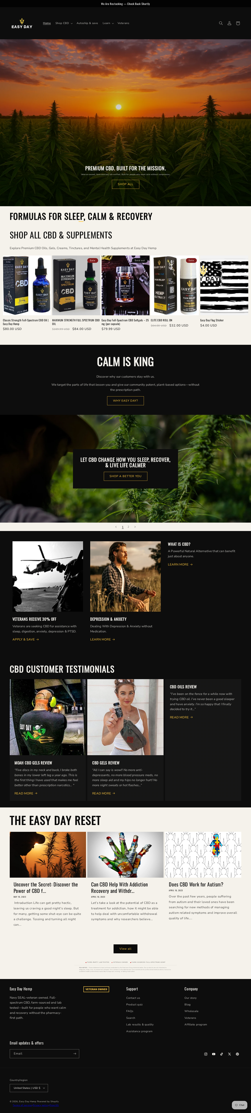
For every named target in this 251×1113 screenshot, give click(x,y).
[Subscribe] (74, 1053)
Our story (190, 998)
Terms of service (22, 1105)
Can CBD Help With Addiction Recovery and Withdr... (119, 887)
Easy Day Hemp (27, 1101)
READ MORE (24, 793)
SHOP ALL (125, 184)
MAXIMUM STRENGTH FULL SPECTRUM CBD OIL (76, 322)
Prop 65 (54, 1105)
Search (130, 1018)
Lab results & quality (140, 1024)
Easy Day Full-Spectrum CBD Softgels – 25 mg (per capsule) (125, 322)
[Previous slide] (116, 527)
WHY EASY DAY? (125, 401)
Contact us (133, 998)
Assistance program (139, 1031)
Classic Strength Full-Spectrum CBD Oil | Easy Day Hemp (26, 322)
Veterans (190, 1018)
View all (125, 949)
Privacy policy (41, 1105)
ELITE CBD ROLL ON (161, 320)
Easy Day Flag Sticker (212, 320)
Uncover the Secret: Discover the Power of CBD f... (46, 887)
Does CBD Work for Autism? (196, 884)
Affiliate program (195, 1024)
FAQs (129, 1011)
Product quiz (134, 1004)
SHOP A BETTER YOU (125, 476)
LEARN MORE (100, 640)
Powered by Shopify (48, 1101)
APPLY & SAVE (23, 640)
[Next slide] (135, 527)
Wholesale (191, 1011)
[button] (63, 23)
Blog (187, 1004)
